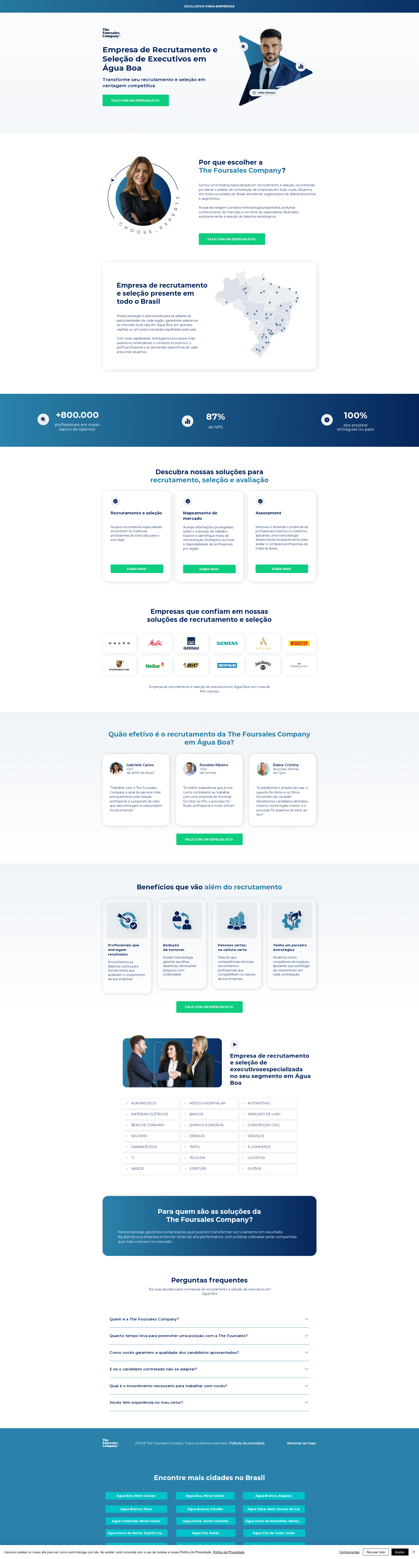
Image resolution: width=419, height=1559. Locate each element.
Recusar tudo (376, 1552)
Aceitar (400, 1552)
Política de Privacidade (228, 1552)
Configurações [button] (349, 1552)
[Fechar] (413, 1552)
